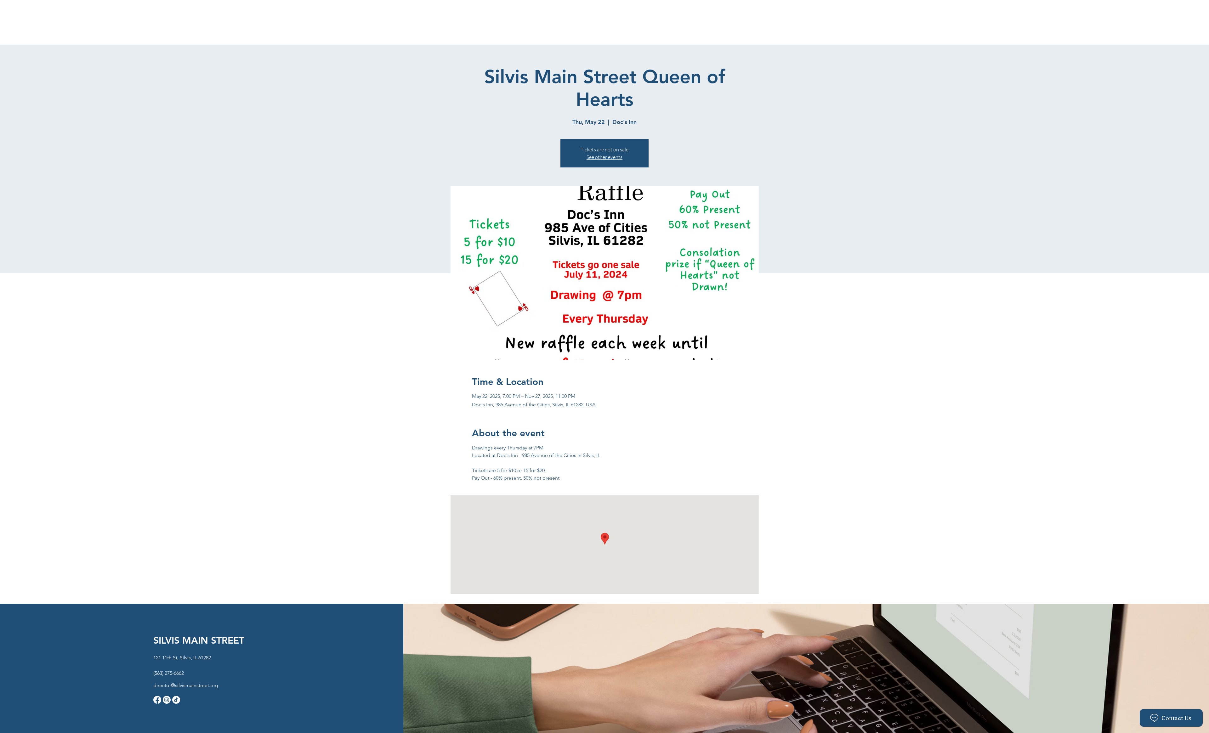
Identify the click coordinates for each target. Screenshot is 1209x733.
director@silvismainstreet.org (185, 685)
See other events (604, 157)
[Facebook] (157, 700)
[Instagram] (167, 700)
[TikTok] (176, 700)
